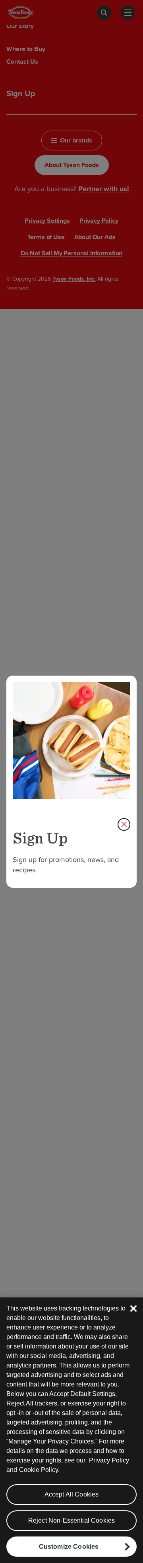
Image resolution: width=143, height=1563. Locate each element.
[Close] (133, 1308)
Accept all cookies (71, 1494)
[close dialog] (124, 824)
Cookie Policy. (39, 1469)
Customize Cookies (69, 1546)
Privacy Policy (109, 1460)
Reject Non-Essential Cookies (71, 1520)
